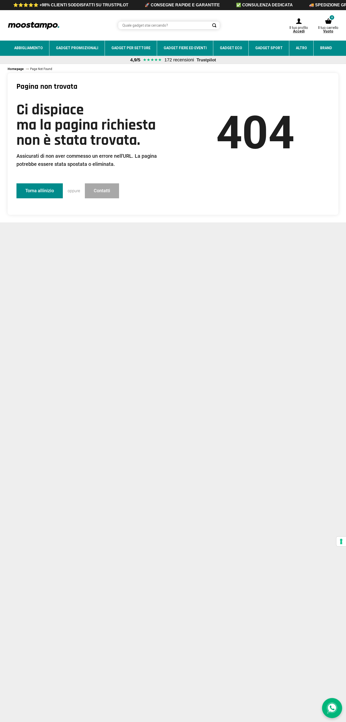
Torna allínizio (39, 190)
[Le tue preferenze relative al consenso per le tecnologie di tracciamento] (341, 541)
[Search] (214, 25)
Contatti (102, 190)
